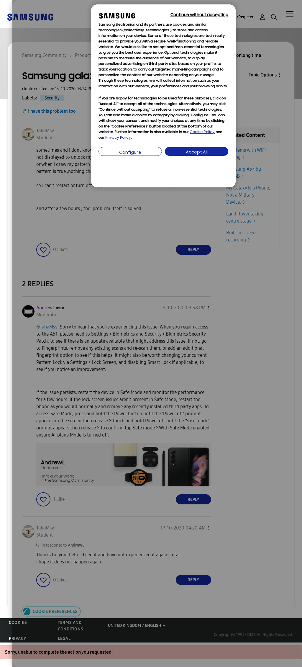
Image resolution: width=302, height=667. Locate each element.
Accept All (197, 152)
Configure (130, 153)
